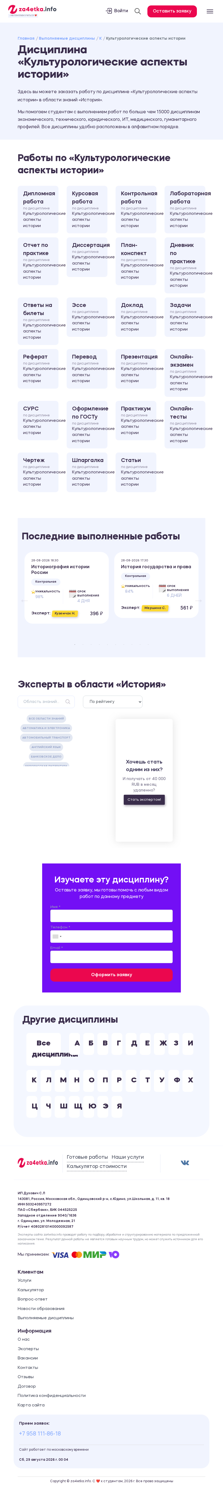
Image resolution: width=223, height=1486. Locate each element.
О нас (24, 1340)
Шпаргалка (89, 472)
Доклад (138, 317)
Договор (27, 1387)
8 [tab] (132, 644)
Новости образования (41, 1309)
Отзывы (26, 1377)
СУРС (40, 420)
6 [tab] (115, 644)
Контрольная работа (138, 209)
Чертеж (40, 472)
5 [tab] (107, 644)
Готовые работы (87, 1157)
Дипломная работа (40, 209)
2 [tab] (83, 644)
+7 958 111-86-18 (40, 1434)
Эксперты (28, 1349)
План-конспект (138, 261)
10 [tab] (148, 644)
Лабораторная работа (187, 209)
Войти (121, 11)
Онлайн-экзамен (187, 372)
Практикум (138, 420)
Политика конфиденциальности (52, 1396)
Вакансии (28, 1358)
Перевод (89, 368)
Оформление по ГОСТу (89, 424)
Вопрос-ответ (33, 1299)
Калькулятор (31, 1290)
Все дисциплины (46, 1049)
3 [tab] (91, 644)
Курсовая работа (89, 209)
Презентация (138, 368)
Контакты (28, 1368)
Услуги (24, 1281)
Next (196, 596)
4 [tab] (99, 644)
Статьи (138, 472)
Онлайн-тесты (187, 424)
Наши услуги (128, 1157)
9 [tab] (140, 644)
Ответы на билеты (40, 321)
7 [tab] (123, 644)
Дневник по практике (187, 265)
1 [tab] (75, 644)
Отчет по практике (40, 261)
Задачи (187, 317)
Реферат (40, 368)
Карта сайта (31, 1405)
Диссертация (89, 257)
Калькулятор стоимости (97, 1166)
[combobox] (57, 937)
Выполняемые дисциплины (67, 38)
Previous (21, 596)
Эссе (89, 317)
